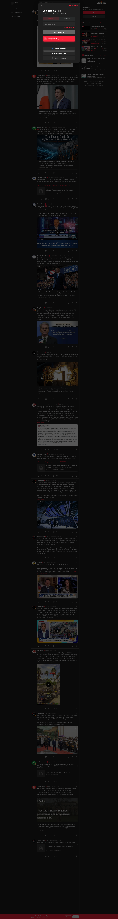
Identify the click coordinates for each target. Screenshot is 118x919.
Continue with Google (60, 48)
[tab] (51, 18)
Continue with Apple (60, 53)
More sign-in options (60, 58)
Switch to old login (73, 5)
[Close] (41, 5)
